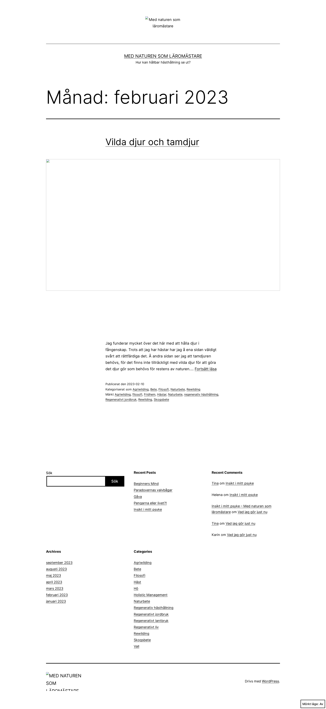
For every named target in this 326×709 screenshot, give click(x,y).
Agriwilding (141, 389)
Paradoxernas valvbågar (153, 490)
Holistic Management (151, 595)
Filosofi (163, 389)
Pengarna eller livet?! (150, 503)
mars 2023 (54, 588)
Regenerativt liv (146, 627)
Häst (137, 582)
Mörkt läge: (310, 704)
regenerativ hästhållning (201, 394)
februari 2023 (57, 595)
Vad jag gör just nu (252, 512)
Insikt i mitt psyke (148, 509)
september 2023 (59, 563)
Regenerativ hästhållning (153, 608)
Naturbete (178, 389)
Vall (136, 646)
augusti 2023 (56, 569)
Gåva (138, 497)
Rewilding (193, 389)
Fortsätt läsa (206, 369)
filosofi (137, 394)
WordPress (270, 681)
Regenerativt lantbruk (151, 621)
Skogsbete (161, 399)
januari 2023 (56, 601)
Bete (153, 389)
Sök (49, 473)
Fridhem (149, 394)
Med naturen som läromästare (163, 56)
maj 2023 (53, 575)
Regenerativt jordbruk (121, 399)
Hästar (161, 394)
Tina (215, 483)
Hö (136, 588)
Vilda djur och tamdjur (152, 141)
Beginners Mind (146, 484)
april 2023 (54, 582)
